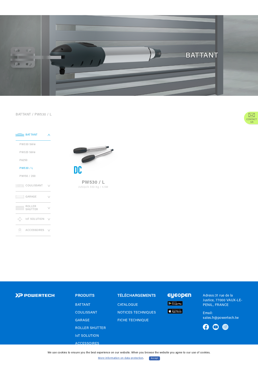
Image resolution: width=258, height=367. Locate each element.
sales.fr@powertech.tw (221, 318)
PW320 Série (27, 152)
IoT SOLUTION (34, 219)
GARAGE (30, 197)
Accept (154, 358)
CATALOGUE (127, 305)
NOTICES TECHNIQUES (136, 312)
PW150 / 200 (27, 176)
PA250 (23, 160)
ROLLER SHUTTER (31, 208)
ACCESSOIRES (34, 230)
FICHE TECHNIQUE (133, 320)
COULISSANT (34, 185)
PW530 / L (43, 114)
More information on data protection (120, 358)
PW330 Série (27, 144)
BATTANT (23, 114)
